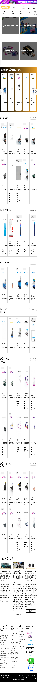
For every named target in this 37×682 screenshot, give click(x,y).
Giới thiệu (23, 7)
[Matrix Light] (30, 656)
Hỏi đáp (34, 7)
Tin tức (29, 7)
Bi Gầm (20, 636)
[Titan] (30, 632)
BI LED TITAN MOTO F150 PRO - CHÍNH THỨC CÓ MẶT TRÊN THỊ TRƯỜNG (31, 576)
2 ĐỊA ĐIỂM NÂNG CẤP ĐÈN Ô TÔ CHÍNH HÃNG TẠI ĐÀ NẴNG (18, 575)
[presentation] (1, 32)
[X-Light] (30, 640)
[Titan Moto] (30, 636)
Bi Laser (21, 634)
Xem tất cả (33, 117)
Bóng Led (21, 639)
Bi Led (20, 631)
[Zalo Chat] (31, 668)
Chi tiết (4, 602)
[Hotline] (31, 661)
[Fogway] (30, 652)
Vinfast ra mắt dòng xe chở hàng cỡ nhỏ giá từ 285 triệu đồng (6, 576)
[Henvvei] (30, 644)
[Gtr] (30, 648)
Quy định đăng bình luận (14, 652)
